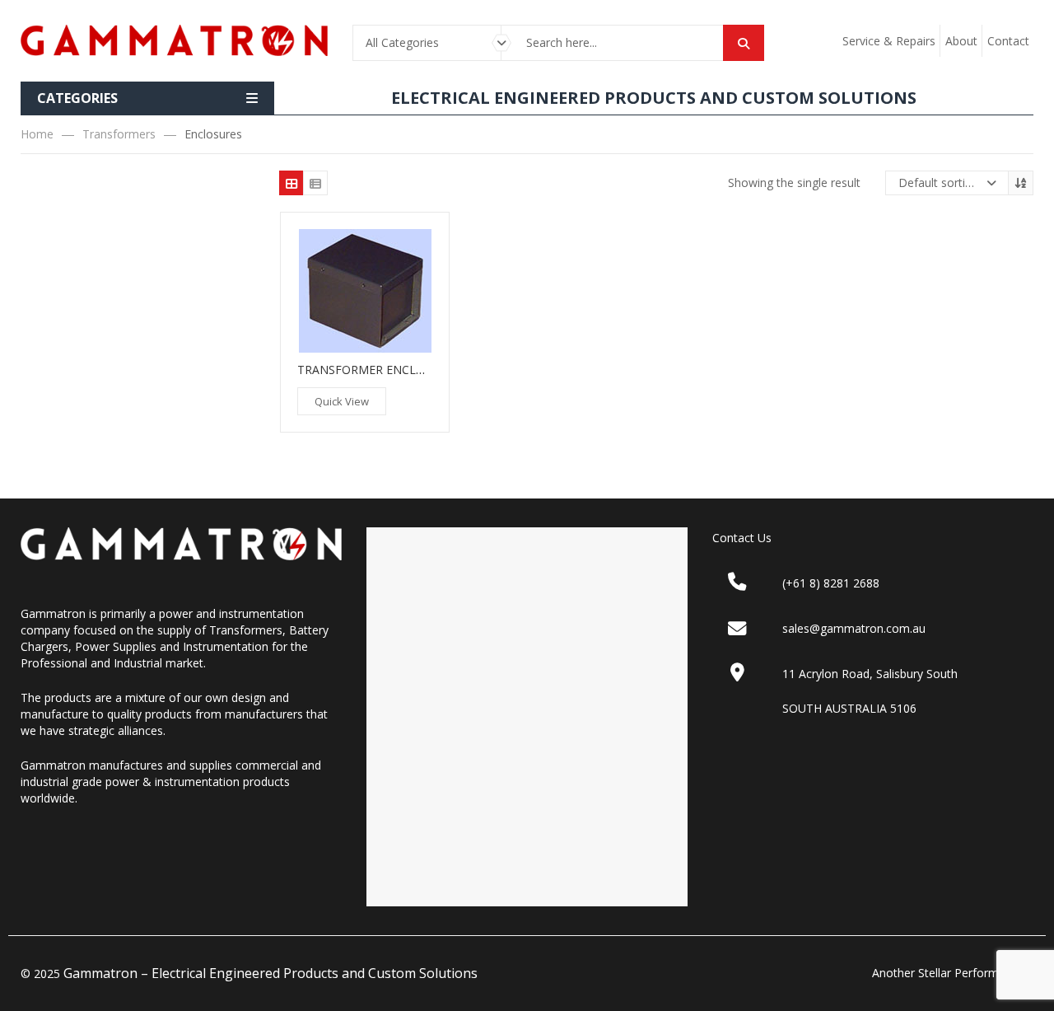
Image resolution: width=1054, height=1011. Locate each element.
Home (37, 134)
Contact (1008, 41)
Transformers (119, 134)
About (961, 41)
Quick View (342, 401)
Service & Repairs (888, 41)
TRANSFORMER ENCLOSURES (378, 369)
